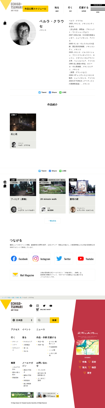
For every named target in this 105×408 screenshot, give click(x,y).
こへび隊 (52, 350)
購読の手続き (27, 371)
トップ (4, 297)
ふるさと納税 (53, 354)
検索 (54, 320)
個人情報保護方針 (27, 385)
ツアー (14, 345)
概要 (13, 363)
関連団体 (15, 377)
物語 (94, 367)
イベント (26, 329)
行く (13, 337)
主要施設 (27, 345)
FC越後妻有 (53, 347)
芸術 (94, 362)
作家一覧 (18, 297)
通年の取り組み (16, 373)
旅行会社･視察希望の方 (42, 374)
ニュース (40, 329)
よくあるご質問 (41, 379)
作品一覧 (41, 341)
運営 (89, 373)
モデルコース (16, 349)
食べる (26, 348)
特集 (84, 362)
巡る (24, 337)
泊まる (26, 351)
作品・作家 (4, 19)
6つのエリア (28, 341)
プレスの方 (41, 370)
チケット (15, 341)
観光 (84, 367)
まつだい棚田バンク (53, 343)
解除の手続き (27, 376)
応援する (52, 337)
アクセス (15, 329)
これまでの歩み (16, 368)
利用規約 (27, 380)
